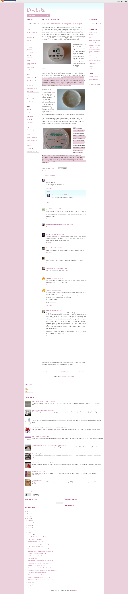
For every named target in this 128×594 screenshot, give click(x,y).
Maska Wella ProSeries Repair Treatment (38, 537)
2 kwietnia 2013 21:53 (56, 310)
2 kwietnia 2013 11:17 (58, 234)
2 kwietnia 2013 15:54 (63, 258)
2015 (28, 514)
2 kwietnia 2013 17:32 (61, 268)
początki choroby (93, 82)
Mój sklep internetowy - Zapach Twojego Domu (95, 50)
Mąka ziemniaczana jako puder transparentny (43, 410)
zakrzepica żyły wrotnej (94, 84)
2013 (28, 518)
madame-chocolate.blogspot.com (55, 224)
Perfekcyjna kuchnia (37, 480)
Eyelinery (29, 85)
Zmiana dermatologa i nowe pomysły (37, 572)
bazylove (48, 310)
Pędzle (28, 57)
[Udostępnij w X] (62, 168)
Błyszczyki (29, 99)
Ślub (90, 68)
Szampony (29, 112)
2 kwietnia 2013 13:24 (56, 248)
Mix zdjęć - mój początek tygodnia (36, 565)
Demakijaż (29, 37)
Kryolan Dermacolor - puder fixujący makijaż (39, 577)
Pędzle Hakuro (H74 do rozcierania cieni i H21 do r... (41, 579)
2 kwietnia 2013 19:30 (57, 290)
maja (29, 532)
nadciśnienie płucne (93, 79)
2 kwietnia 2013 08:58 (55, 209)
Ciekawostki (92, 32)
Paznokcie (29, 122)
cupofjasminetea (50, 268)
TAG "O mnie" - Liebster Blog (35, 546)
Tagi (90, 66)
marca (30, 582)
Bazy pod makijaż (31, 32)
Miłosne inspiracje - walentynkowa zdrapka (42, 463)
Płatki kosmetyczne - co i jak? (39, 419)
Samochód (91, 63)
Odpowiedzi (51, 192)
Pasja (90, 55)
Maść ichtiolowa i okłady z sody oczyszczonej (43, 401)
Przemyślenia (92, 58)
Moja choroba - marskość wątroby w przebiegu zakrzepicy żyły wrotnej (49, 427)
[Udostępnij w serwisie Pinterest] (66, 168)
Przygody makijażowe (94, 60)
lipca (29, 527)
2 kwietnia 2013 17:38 (57, 278)
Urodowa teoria (30, 67)
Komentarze (30, 392)
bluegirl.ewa (49, 234)
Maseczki (29, 49)
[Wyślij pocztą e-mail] (59, 168)
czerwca (30, 530)
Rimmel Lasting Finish (37, 454)
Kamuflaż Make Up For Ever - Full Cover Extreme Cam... (42, 568)
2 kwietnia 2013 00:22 (63, 195)
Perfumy (29, 148)
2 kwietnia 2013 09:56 (69, 224)
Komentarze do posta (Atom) (67, 376)
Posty (28, 389)
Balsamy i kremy (31, 137)
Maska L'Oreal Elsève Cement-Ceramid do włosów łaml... (42, 570)
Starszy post (81, 371)
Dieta (90, 37)
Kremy (28, 47)
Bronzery (29, 35)
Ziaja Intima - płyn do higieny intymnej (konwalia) (40, 549)
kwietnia (30, 535)
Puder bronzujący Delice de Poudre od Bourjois (39, 563)
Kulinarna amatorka (94, 40)
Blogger (75, 590)
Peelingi (29, 145)
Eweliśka (36, 10)
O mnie (40, 15)
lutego (30, 585)
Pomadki (29, 101)
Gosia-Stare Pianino (51, 258)
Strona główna (31, 15)
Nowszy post (47, 371)
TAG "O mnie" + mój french (35, 539)
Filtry (28, 40)
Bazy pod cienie (30, 77)
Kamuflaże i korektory (32, 43)
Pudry (48, 171)
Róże (28, 60)
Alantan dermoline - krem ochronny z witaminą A (40, 551)
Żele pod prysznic (31, 151)
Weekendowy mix (32, 558)
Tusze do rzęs (30, 91)
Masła (28, 143)
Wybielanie (29, 130)
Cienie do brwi (30, 80)
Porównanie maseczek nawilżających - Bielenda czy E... (41, 560)
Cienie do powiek (31, 83)
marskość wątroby (93, 76)
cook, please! (49, 180)
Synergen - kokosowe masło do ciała (37, 553)
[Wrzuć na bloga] (61, 168)
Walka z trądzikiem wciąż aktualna (40, 436)
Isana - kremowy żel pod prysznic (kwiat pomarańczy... (41, 544)
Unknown (48, 278)
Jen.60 (48, 209)
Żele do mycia (30, 70)
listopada (30, 520)
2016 (28, 511)
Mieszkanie (91, 43)
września (30, 523)
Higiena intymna (31, 140)
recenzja (59, 36)
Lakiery (28, 119)
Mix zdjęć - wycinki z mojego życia (94, 46)
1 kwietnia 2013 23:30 (59, 180)
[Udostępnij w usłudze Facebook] (64, 168)
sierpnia (30, 525)
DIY (90, 35)
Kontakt (46, 15)
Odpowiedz (49, 188)
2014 (28, 516)
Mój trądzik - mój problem (38, 471)
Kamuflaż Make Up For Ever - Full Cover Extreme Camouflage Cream (49, 445)
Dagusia (48, 248)
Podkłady (29, 52)
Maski (28, 109)
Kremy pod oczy (31, 88)
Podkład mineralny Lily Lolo (35, 556)
